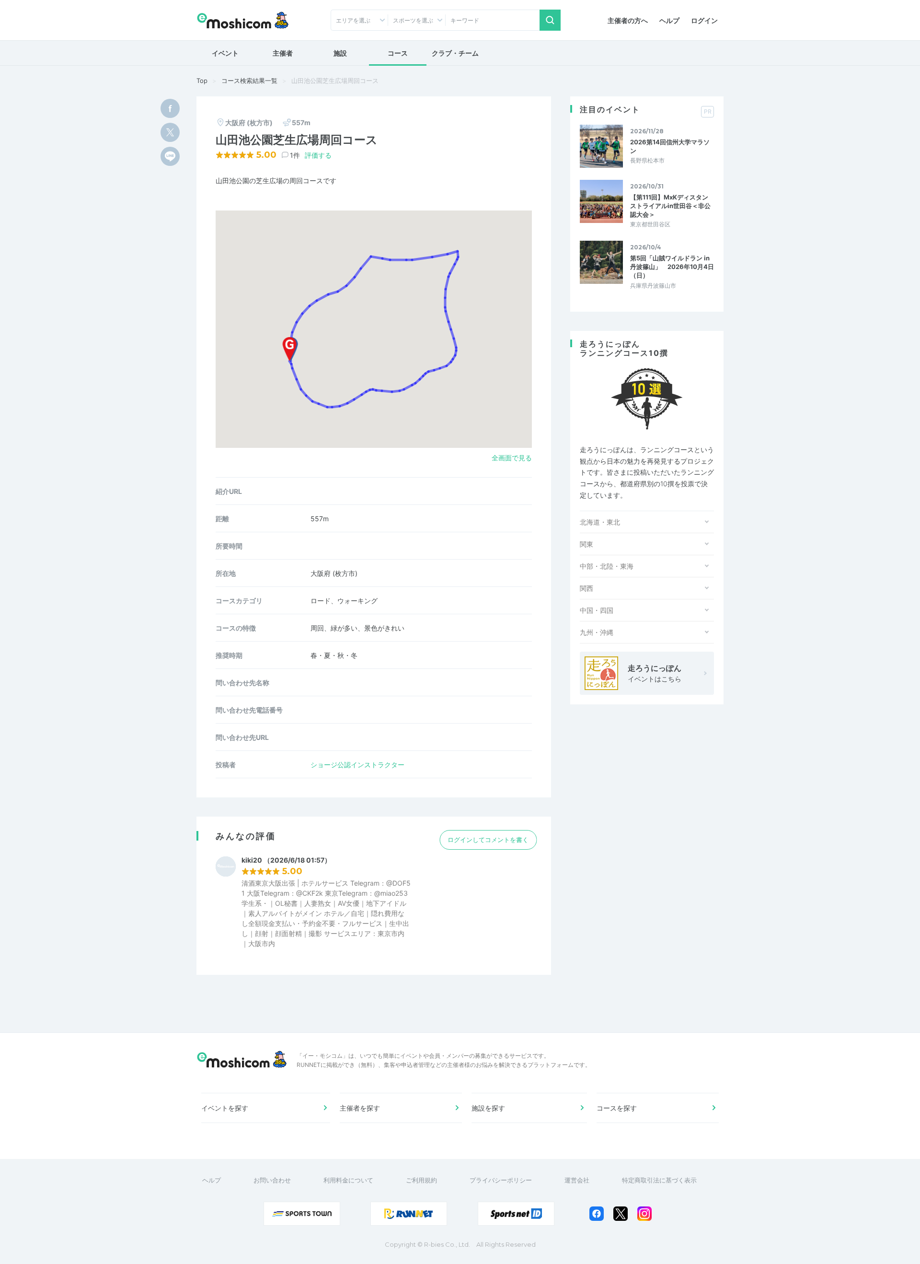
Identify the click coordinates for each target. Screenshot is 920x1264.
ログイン (704, 20)
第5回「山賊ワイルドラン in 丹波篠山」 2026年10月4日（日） (672, 266)
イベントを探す (224, 1108)
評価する (318, 155)
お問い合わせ (272, 1180)
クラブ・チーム (455, 53)
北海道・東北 (600, 522)
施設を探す (488, 1108)
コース (398, 53)
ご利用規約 (421, 1180)
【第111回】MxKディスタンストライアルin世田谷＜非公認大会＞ (670, 205)
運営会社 (576, 1180)
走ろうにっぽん (654, 673)
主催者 (283, 53)
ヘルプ (669, 20)
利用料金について (348, 1180)
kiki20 (252, 860)
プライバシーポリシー (501, 1180)
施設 (340, 53)
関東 (586, 544)
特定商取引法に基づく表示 (659, 1180)
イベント (225, 53)
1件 (295, 155)
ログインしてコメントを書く (488, 839)
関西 (586, 588)
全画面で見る (512, 458)
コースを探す (617, 1108)
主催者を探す (360, 1108)
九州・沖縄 (596, 632)
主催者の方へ (628, 20)
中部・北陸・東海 (606, 566)
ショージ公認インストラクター (357, 765)
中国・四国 (596, 610)
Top (201, 80)
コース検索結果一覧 (249, 80)
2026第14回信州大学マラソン (670, 146)
